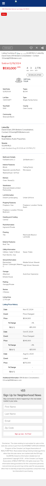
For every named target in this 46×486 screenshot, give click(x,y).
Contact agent (7, 48)
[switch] (31, 48)
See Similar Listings (34, 75)
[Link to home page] (23, 3)
